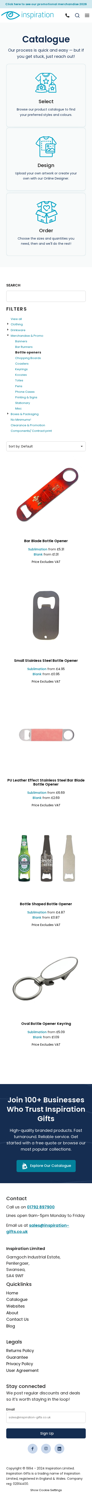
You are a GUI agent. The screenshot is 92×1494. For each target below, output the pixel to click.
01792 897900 (41, 1207)
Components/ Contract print (31, 431)
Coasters (22, 363)
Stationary (22, 403)
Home (12, 1293)
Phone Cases (25, 392)
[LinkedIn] (59, 1449)
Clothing (17, 324)
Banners (21, 341)
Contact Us (17, 1319)
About (12, 1313)
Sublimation (37, 549)
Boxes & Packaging (25, 414)
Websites (15, 1306)
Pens (18, 386)
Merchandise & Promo (27, 336)
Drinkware (18, 330)
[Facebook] (33, 1449)
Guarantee (17, 1357)
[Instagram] (46, 1449)
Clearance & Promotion (28, 425)
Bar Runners (24, 347)
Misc (18, 408)
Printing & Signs (26, 397)
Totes (19, 380)
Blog (10, 1326)
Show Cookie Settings (46, 1490)
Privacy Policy (19, 1364)
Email (10, 1409)
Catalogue (16, 1299)
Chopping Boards (28, 358)
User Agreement (22, 1370)
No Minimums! (21, 420)
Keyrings (21, 369)
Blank (38, 554)
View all (16, 319)
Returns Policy (20, 1350)
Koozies (21, 375)
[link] (30, 15)
